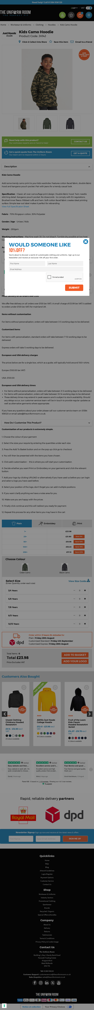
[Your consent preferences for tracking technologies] (4, 1005)
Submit (74, 287)
